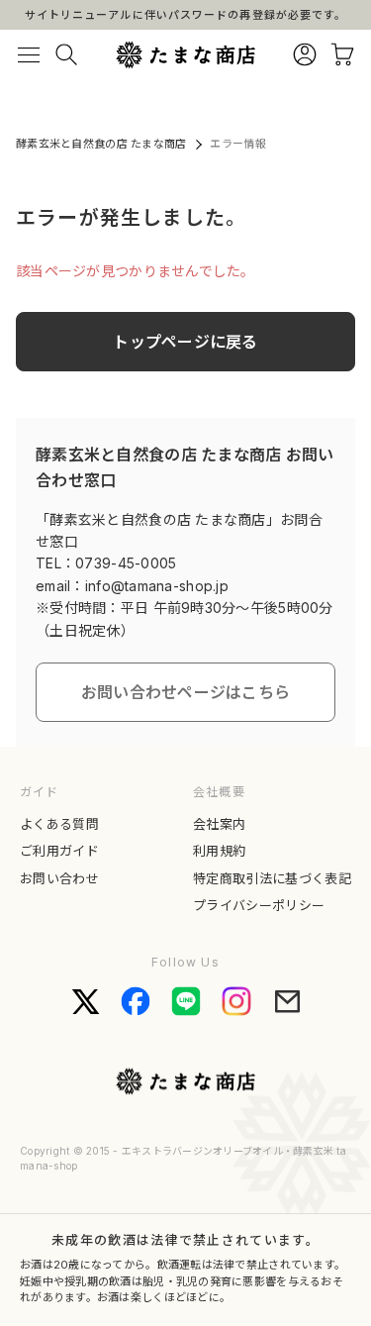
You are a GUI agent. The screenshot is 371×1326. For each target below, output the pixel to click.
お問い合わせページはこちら (186, 692)
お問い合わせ (59, 878)
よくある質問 (59, 824)
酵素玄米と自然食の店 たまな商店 (101, 144)
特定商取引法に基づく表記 (272, 878)
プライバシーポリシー (259, 905)
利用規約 (219, 851)
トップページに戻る (185, 342)
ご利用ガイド (59, 851)
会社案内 (219, 824)
